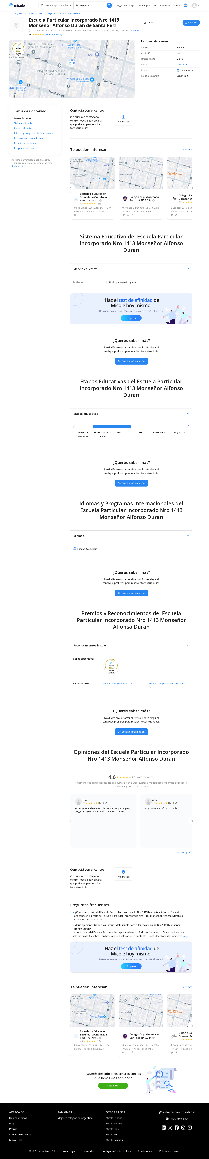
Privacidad (88, 1151)
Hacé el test (113, 1085)
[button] (186, 5)
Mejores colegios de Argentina (75, 1118)
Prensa (13, 1129)
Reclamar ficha (18, 166)
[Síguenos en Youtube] (190, 1127)
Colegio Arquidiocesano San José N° (144, 198)
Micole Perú (112, 1134)
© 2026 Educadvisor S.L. (42, 1151)
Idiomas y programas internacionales (33, 133)
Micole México (114, 1123)
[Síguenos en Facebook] (177, 1127)
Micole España (114, 1118)
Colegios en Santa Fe (55, 13)
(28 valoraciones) (53, 34)
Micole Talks (16, 1140)
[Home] (10, 13)
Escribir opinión (184, 852)
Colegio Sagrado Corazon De (190, 197)
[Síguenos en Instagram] (183, 1127)
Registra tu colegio (126, 5)
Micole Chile (112, 1129)
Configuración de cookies (116, 1151)
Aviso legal (69, 1151)
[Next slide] (192, 188)
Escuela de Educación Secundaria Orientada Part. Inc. (93, 197)
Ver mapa (135, 30)
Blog (12, 1123)
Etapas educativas (23, 128)
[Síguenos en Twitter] (170, 1127)
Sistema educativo (23, 123)
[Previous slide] (70, 188)
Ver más (187, 149)
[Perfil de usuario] (196, 5)
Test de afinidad (162, 5)
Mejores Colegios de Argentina (28, 13)
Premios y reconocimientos (28, 138)
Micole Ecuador (114, 1140)
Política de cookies (169, 1151)
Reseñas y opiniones (25, 143)
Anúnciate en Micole (20, 1134)
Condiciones (145, 1151)
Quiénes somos (18, 1118)
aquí (186, 936)
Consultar (182, 64)
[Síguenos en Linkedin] (164, 1127)
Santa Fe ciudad (74, 13)
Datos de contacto (24, 118)
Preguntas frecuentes (25, 148)
